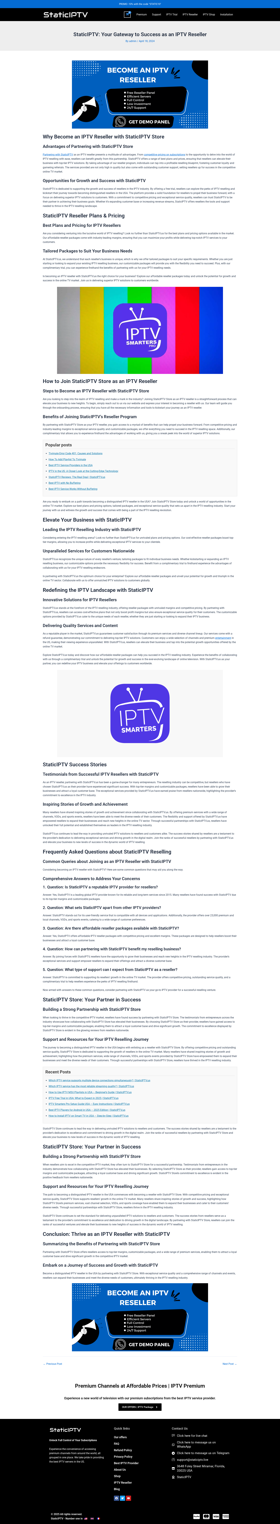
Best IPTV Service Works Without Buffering (73, 488)
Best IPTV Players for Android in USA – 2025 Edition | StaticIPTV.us (87, 1110)
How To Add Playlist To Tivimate (67, 459)
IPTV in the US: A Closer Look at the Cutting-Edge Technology (83, 471)
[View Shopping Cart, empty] (127, 15)
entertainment (223, 637)
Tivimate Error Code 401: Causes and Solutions (75, 453)
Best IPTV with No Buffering (65, 482)
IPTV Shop (209, 14)
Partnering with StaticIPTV (58, 154)
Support (156, 14)
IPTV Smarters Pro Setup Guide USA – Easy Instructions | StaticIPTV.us (89, 1104)
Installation (226, 14)
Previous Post (52, 1364)
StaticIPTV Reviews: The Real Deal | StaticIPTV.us (77, 477)
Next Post (230, 1364)
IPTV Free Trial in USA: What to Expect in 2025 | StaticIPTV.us (83, 1098)
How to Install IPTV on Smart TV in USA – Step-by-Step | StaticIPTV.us (88, 1115)
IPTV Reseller (190, 14)
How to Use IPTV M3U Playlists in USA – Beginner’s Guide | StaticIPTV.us (90, 1092)
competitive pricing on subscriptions (164, 154)
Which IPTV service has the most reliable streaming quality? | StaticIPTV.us (91, 1086)
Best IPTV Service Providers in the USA (71, 465)
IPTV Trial (171, 14)
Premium (141, 14)
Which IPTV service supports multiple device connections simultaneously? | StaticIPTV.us (99, 1080)
